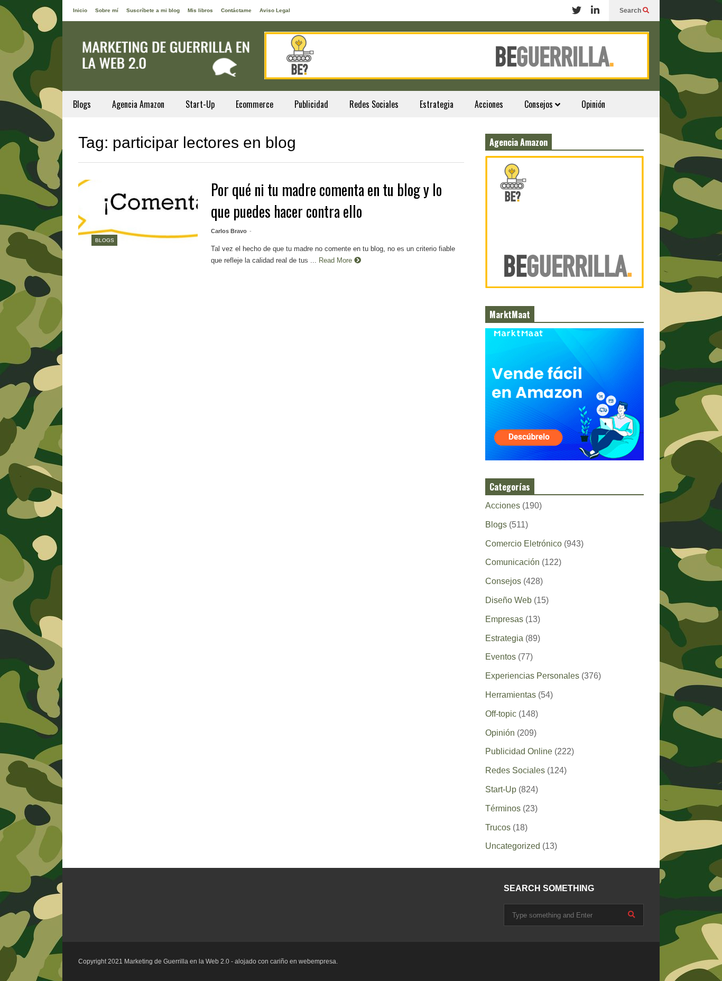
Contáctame (236, 10)
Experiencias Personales (532, 675)
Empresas (504, 619)
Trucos (498, 827)
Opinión (593, 104)
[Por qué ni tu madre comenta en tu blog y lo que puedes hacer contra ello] (138, 219)
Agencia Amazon (138, 104)
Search (631, 10)
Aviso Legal (275, 10)
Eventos (500, 656)
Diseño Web (508, 600)
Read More (336, 260)
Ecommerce (254, 104)
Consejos (539, 104)
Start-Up (200, 104)
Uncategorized (512, 845)
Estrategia (436, 104)
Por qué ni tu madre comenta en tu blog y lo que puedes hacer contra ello (326, 200)
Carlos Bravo (229, 231)
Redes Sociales (374, 104)
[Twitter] (576, 10)
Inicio (80, 10)
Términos (503, 808)
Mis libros (200, 10)
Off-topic (500, 713)
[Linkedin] (595, 10)
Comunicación (512, 562)
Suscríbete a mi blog (153, 10)
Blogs (82, 104)
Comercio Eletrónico (523, 543)
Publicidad (311, 104)
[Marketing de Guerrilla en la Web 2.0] (163, 61)
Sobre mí (106, 10)
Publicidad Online (518, 751)
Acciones (489, 104)
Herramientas (510, 694)
